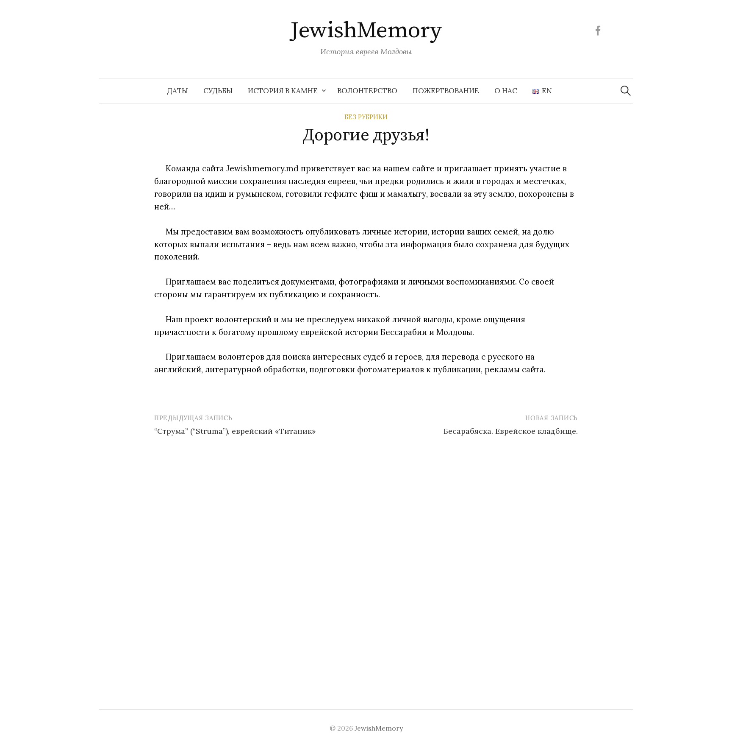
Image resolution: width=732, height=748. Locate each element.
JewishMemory (366, 30)
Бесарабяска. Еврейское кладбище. (511, 431)
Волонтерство (367, 90)
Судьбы (218, 90)
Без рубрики (366, 117)
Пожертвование (446, 90)
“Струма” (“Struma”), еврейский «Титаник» (235, 431)
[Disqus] (366, 561)
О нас (505, 90)
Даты (177, 90)
